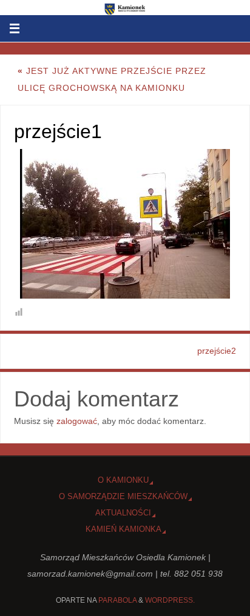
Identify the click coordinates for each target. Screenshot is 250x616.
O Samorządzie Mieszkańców (123, 496)
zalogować (76, 421)
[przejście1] (125, 224)
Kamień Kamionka (123, 529)
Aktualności (123, 512)
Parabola (117, 600)
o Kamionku (123, 480)
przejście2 (216, 351)
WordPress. (170, 600)
